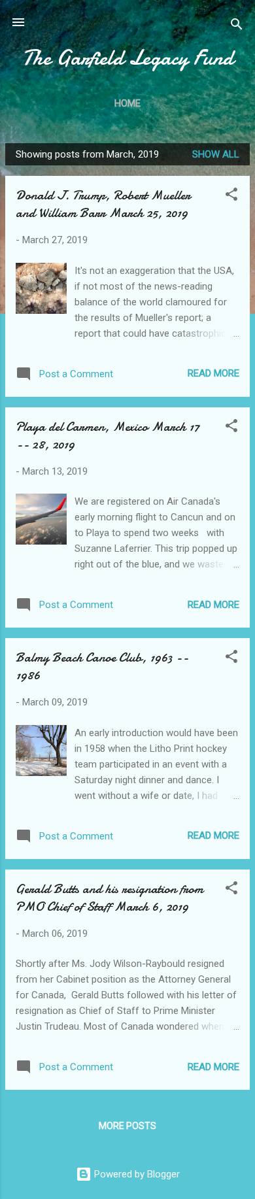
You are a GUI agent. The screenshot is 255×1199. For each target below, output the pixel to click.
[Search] (237, 26)
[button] (231, 196)
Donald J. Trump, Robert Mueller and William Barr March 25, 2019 (103, 204)
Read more (213, 373)
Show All (215, 154)
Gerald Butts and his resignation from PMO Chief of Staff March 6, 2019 (109, 897)
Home (127, 103)
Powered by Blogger (136, 1174)
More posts (127, 1126)
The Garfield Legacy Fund (127, 58)
